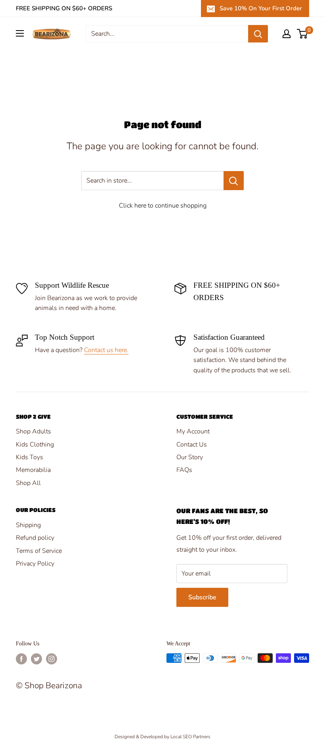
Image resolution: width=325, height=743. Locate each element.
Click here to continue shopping (162, 205)
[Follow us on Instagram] (51, 658)
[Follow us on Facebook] (21, 658)
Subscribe (202, 597)
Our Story (189, 457)
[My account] (287, 33)
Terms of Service (39, 551)
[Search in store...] (234, 180)
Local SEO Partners (190, 736)
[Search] (258, 33)
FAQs (184, 470)
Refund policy (35, 537)
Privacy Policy (35, 563)
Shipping (28, 525)
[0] (303, 33)
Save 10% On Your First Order (261, 8)
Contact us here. (106, 350)
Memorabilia (33, 470)
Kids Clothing (35, 444)
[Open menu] (20, 33)
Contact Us (191, 444)
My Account (193, 431)
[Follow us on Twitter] (36, 658)
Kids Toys (29, 457)
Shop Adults (33, 431)
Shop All (28, 483)
